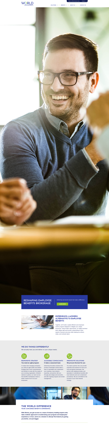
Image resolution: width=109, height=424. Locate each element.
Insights (63, 5)
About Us (72, 5)
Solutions (53, 5)
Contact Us (83, 5)
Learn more (62, 304)
